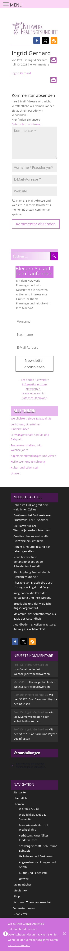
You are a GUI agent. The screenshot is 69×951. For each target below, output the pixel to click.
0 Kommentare (39, 64)
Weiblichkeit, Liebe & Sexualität (31, 418)
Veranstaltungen (24, 908)
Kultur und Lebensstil (25, 467)
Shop (16, 896)
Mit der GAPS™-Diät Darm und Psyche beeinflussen (35, 699)
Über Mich (20, 798)
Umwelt (16, 473)
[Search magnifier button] (54, 256)
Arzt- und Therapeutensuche (32, 902)
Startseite (19, 792)
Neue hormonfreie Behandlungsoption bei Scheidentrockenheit (28, 561)
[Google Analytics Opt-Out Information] (5, 934)
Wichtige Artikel (29, 808)
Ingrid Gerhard (21, 73)
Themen (18, 804)
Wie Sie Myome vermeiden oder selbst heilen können (33, 716)
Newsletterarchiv (33, 393)
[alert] (34, 765)
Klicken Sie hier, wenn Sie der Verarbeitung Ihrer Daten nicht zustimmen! (33, 940)
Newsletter (20, 914)
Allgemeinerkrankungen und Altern (33, 456)
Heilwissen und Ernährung (28, 461)
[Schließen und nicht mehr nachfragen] (64, 934)
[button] (36, 40)
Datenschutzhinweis (34, 398)
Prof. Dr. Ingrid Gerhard (32, 60)
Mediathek (20, 890)
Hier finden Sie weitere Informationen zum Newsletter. (34, 384)
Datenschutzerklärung (26, 124)
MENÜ (16, 5)
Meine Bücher (22, 884)
